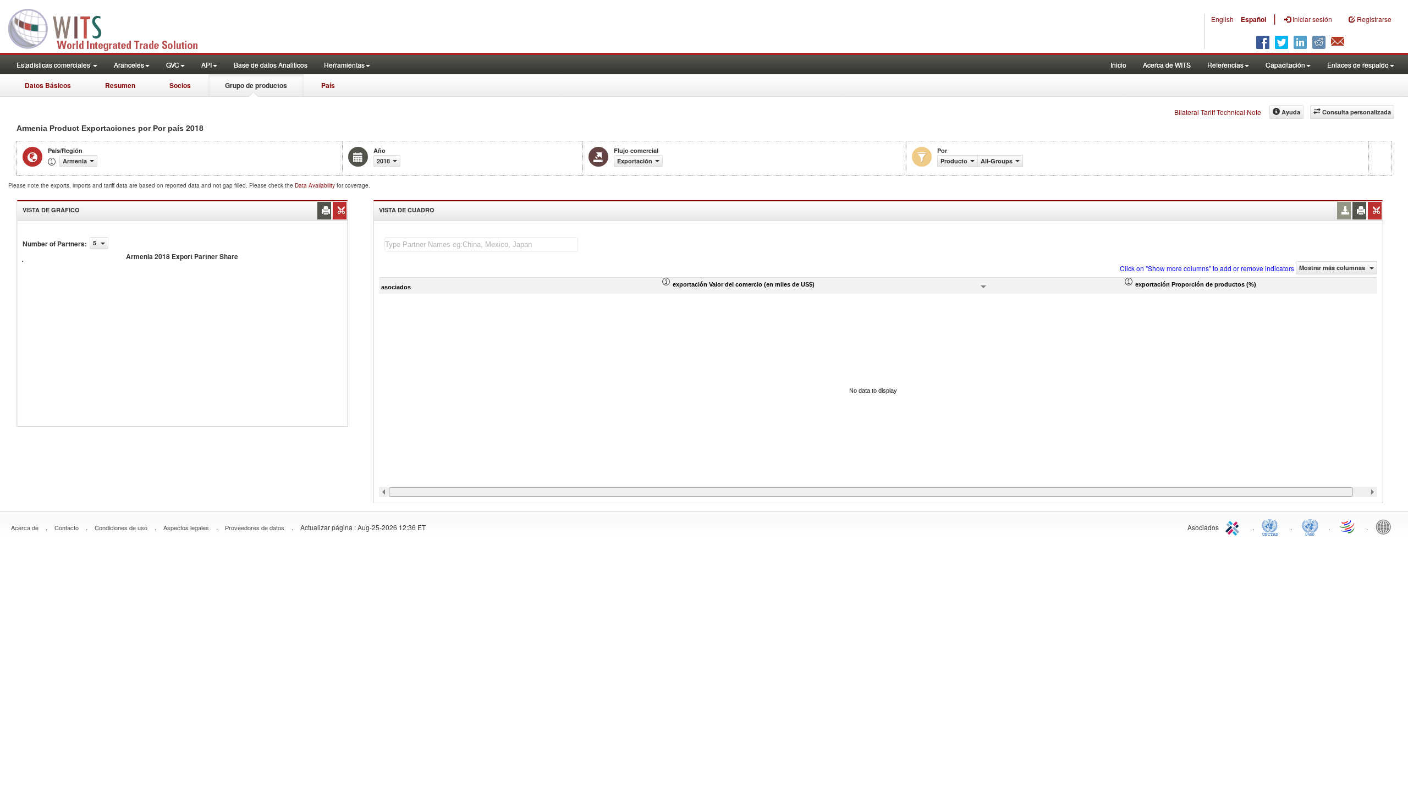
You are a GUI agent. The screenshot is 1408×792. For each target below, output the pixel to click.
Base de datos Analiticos (270, 64)
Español (1253, 19)
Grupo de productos (256, 85)
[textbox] (481, 244)
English (1222, 19)
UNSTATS (1310, 526)
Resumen (120, 85)
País (328, 85)
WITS (110, 27)
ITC (1234, 526)
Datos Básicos (48, 85)
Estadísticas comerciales (54, 64)
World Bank (1386, 526)
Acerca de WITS (1167, 64)
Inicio (1118, 64)
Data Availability (316, 185)
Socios (180, 85)
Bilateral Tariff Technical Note (1217, 112)
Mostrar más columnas (1333, 267)
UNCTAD (1272, 526)
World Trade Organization (1348, 526)
